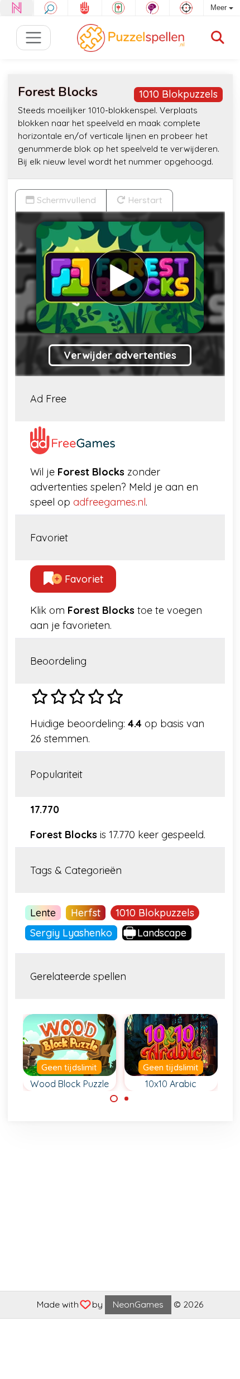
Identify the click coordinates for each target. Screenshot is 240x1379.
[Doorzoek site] (217, 37)
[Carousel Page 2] (127, 1099)
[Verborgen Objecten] (50, 8)
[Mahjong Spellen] (118, 8)
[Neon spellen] (16, 8)
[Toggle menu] (33, 37)
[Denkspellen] (152, 8)
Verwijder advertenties (120, 355)
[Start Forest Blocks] (120, 277)
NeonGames (138, 1304)
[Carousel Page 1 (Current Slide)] (114, 1099)
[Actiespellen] (186, 8)
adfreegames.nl (109, 502)
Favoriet (82, 579)
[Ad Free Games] (84, 8)
